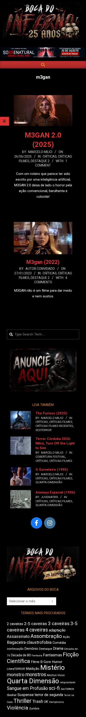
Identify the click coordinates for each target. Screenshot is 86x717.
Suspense (25, 695)
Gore (47, 662)
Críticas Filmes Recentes (54, 426)
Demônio (31, 649)
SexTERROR (44, 430)
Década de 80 (21, 655)
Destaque (45, 648)
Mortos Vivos (56, 675)
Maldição (32, 669)
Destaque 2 (40, 161)
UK (46, 702)
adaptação (57, 630)
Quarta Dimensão (49, 482)
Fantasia (37, 655)
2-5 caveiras (35, 623)
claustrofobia (39, 642)
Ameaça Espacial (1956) (55, 492)
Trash (37, 701)
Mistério (52, 667)
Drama (58, 648)
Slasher (12, 695)
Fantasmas (52, 655)
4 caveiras (36, 630)
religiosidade (67, 682)
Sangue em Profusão (27, 688)
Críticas (50, 156)
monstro (16, 674)
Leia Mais (43, 205)
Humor (57, 662)
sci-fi (54, 688)
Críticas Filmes (60, 421)
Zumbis (34, 708)
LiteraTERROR (16, 668)
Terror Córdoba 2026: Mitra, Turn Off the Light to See (55, 443)
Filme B (37, 662)
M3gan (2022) (43, 262)
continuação (15, 648)
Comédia (59, 643)
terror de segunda (49, 695)
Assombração (46, 636)
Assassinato (18, 636)
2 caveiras (15, 624)
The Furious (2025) (51, 413)
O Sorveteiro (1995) (52, 470)
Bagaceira (16, 642)
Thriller (22, 701)
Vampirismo (56, 702)
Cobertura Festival (51, 456)
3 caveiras (58, 623)
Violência (17, 708)
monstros (35, 674)
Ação (66, 637)
